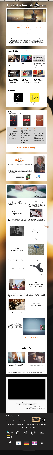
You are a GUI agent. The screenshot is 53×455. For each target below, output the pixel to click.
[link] (48, 0)
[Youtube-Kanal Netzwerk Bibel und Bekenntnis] (36, 104)
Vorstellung (34, 432)
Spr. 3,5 (40, 276)
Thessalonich (16, 200)
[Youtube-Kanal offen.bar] (19, 104)
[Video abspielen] (14, 59)
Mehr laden (26, 86)
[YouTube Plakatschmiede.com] (23, 427)
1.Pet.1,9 (31, 313)
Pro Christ (20, 293)
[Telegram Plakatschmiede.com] (34, 427)
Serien (18, 435)
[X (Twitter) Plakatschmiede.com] (19, 427)
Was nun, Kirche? (13, 372)
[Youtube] (26, 51)
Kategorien (33, 433)
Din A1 (18, 432)
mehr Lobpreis (43, 408)
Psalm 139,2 (15, 241)
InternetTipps (26, 434)
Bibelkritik (25, 432)
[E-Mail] (4, 0)
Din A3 (18, 434)
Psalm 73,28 (10, 296)
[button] (12, 54)
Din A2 (18, 433)
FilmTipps (25, 433)
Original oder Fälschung (21, 372)
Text (39, 408)
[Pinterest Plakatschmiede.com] (30, 427)
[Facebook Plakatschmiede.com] (26, 427)
